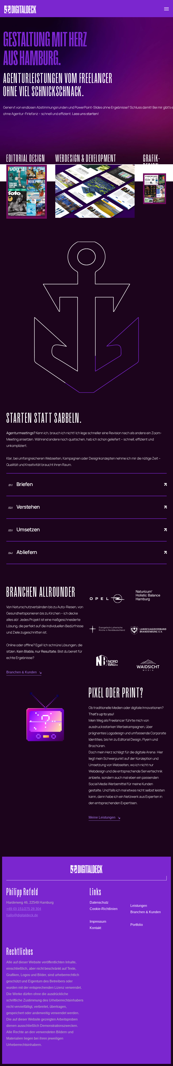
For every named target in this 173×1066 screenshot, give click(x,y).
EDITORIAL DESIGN (25, 158)
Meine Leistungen (102, 817)
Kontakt (95, 928)
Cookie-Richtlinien (104, 909)
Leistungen (138, 905)
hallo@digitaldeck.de (22, 915)
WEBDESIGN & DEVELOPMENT (85, 158)
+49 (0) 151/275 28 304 (23, 909)
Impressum (98, 921)
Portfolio (136, 925)
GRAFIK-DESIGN (152, 162)
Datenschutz (99, 902)
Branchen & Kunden (21, 672)
